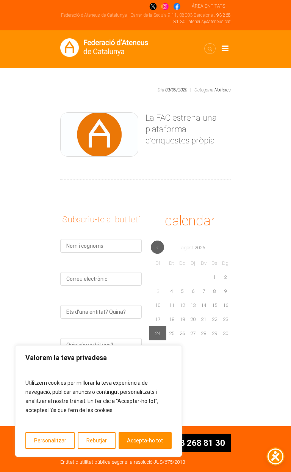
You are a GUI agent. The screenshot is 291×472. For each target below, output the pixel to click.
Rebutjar (96, 440)
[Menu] (225, 48)
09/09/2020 (176, 90)
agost (193, 247)
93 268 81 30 (200, 443)
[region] (98, 401)
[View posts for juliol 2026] (157, 247)
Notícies (222, 90)
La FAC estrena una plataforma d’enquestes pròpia (181, 129)
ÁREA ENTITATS (208, 6)
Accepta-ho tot (145, 440)
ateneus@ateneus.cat (210, 21)
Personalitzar (50, 440)
